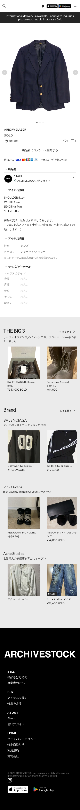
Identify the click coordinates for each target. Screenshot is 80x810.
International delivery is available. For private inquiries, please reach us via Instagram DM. (40, 17)
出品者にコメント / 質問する (40, 150)
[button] (37, 122)
